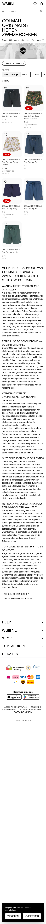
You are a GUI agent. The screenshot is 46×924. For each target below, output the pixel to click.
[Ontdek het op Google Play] (31, 697)
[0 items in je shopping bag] (41, 3)
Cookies (35, 707)
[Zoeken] (41, 11)
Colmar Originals (12, 63)
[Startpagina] (8, 3)
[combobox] (22, 11)
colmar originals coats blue (19, 598)
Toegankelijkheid (23, 712)
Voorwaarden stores (30, 709)
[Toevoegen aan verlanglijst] (5, 88)
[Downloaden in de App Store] (14, 697)
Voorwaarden (9, 709)
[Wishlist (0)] (35, 4)
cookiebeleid (10, 910)
